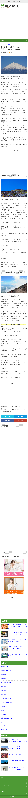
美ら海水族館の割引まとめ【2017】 (17, 760)
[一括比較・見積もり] (14, 593)
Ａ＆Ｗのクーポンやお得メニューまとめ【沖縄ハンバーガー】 (17, 747)
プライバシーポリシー (5, 785)
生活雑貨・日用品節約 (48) (7, 702)
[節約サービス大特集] (14, 574)
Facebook (7, 420)
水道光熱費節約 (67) (6, 682)
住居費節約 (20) (4, 722)
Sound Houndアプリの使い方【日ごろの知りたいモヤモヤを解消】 (17, 768)
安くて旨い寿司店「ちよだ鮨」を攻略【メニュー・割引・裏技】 (17, 633)
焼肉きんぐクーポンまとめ (14, 754)
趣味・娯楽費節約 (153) (6, 670)
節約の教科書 (11, 5)
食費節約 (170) (4, 666)
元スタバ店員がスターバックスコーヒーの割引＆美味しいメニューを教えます (17, 741)
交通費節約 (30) (4, 714)
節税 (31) (3, 710)
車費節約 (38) (4, 706)
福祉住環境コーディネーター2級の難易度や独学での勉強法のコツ (17, 640)
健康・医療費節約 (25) (6, 718)
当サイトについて (4, 783)
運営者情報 (3, 780)
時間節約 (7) (4, 729)
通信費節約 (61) (4, 694)
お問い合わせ (3, 791)
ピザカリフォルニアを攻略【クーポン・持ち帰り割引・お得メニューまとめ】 (17, 626)
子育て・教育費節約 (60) (7, 698)
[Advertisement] (14, 24)
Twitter (8, 416)
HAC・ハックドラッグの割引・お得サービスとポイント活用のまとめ (17, 647)
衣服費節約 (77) (4, 678)
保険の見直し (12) (5, 726)
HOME (2, 777)
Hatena (21, 416)
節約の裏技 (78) (4, 674)
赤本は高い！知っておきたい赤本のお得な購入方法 (17, 654)
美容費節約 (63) (4, 686)
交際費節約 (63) (4, 690)
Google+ (21, 420)
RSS (2, 794)
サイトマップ (3, 788)
